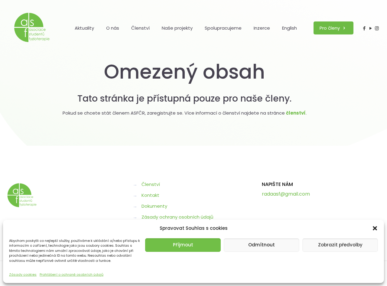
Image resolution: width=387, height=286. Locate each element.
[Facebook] (364, 28)
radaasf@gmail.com (286, 193)
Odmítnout (261, 245)
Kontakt (150, 195)
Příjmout (183, 245)
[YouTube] (370, 28)
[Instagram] (377, 28)
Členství (150, 184)
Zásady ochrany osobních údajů (177, 217)
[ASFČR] (32, 28)
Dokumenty (154, 206)
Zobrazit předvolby (340, 245)
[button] (375, 228)
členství (296, 113)
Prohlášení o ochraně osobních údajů (71, 274)
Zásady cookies (23, 274)
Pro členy (330, 28)
